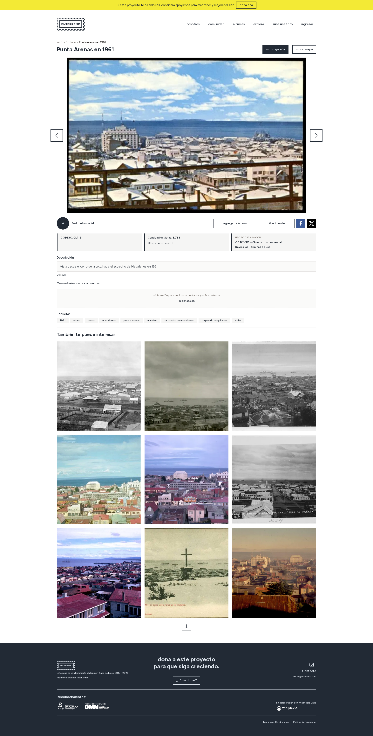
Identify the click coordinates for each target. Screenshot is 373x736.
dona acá (246, 5)
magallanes (109, 320)
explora (258, 24)
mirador (152, 320)
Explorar (71, 42)
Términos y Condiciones (275, 722)
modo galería (275, 49)
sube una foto (283, 24)
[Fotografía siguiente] (316, 135)
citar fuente (276, 223)
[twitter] (311, 223)
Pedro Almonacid (82, 223)
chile (238, 320)
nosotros (193, 24)
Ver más (61, 275)
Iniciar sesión (187, 301)
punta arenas (132, 320)
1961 (63, 320)
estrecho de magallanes (179, 320)
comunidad (216, 24)
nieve (76, 320)
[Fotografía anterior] (57, 135)
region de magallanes (214, 320)
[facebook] (300, 223)
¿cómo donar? (186, 680)
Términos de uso (259, 247)
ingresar (307, 24)
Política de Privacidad (304, 722)
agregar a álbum (235, 223)
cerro (91, 320)
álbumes (239, 24)
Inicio (60, 42)
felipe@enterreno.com (304, 676)
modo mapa (304, 49)
